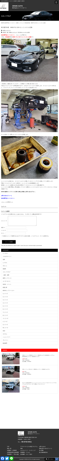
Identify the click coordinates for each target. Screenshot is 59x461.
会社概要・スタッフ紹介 (26, 454)
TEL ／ (25, 442)
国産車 (4, 268)
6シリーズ (5, 309)
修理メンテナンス (7, 30)
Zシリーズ (5, 324)
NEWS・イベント (7, 284)
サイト (2, 233)
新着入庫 (5, 287)
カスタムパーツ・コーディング (27, 450)
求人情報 (41, 450)
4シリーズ (5, 303)
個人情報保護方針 (43, 452)
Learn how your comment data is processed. (31, 245)
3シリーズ (5, 299)
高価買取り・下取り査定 (13, 454)
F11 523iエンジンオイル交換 (24, 32)
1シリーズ (5, 293)
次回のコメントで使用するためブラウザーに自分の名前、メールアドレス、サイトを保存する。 (26, 236)
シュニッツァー (6, 337)
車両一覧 (9, 448)
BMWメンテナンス (13, 32)
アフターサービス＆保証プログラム (29, 446)
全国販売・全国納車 (12, 450)
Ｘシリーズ (5, 318)
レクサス (5, 262)
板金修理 (5, 343)
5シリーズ (5, 306)
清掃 (4, 259)
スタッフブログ (6, 272)
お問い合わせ (42, 446)
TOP (8, 446)
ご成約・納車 (6, 275)
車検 (21, 448)
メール (3, 230)
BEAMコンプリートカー (8, 290)
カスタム (5, 334)
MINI (4, 330)
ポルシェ (5, 265)
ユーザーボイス (6, 281)
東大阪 (4, 32)
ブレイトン (5, 340)
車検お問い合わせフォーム (45, 448)
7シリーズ (5, 312)
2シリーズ (5, 296)
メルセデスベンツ (7, 256)
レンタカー (5, 253)
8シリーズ (5, 315)
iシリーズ (5, 321)
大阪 (7, 32)
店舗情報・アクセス (25, 452)
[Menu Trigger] (56, 2)
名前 (3, 227)
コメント (4, 220)
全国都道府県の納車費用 (13, 452)
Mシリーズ (5, 327)
